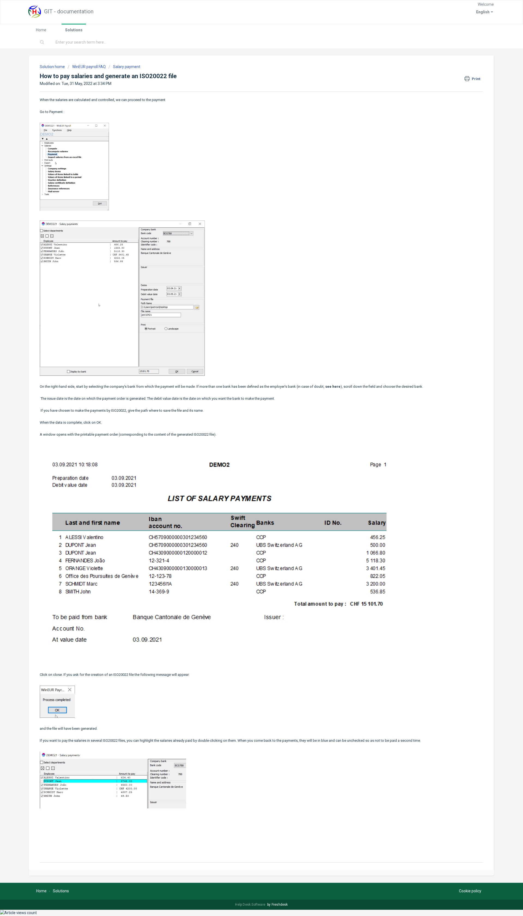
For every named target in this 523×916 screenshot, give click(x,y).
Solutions (74, 30)
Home (41, 30)
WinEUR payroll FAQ (89, 67)
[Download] (251, 398)
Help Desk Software (250, 904)
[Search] (42, 42)
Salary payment (126, 67)
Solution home (53, 67)
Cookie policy (470, 891)
